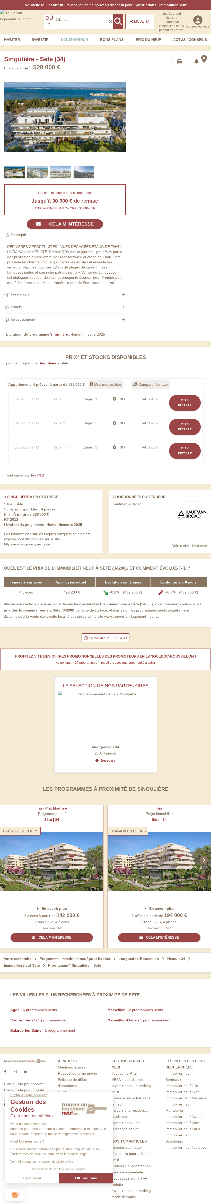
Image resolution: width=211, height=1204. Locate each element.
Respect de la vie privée (77, 1073)
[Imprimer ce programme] (179, 62)
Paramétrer (32, 1178)
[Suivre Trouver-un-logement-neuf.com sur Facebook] (5, 1071)
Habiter (12, 40)
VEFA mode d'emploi (128, 1079)
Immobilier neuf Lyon (182, 1092)
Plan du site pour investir (24, 1090)
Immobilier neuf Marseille (185, 1098)
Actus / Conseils (190, 40)
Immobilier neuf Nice (182, 1123)
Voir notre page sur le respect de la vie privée (41, 1161)
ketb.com (199, 546)
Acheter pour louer (127, 1147)
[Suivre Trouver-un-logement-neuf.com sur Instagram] (15, 1071)
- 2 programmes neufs (135, 1010)
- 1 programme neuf (39, 1020)
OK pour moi (86, 1178)
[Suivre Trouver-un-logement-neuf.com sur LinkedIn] (25, 1071)
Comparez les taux (107, 638)
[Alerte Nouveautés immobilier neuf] (196, 62)
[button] (15, 1195)
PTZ (40, 475)
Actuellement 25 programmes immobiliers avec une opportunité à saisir (105, 662)
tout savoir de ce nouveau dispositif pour (106, 5)
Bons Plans (112, 40)
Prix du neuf (148, 40)
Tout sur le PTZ (124, 1073)
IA (142, 21)
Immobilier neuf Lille (181, 1086)
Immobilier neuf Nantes (184, 1117)
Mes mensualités (107, 384)
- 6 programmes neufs (33, 1010)
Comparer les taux (153, 384)
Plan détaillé (185, 403)
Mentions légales (71, 1067)
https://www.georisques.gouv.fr (29, 544)
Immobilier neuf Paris (182, 1129)
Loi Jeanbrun (74, 40)
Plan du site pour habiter (24, 1084)
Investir (40, 40)
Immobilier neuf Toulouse (185, 1147)
